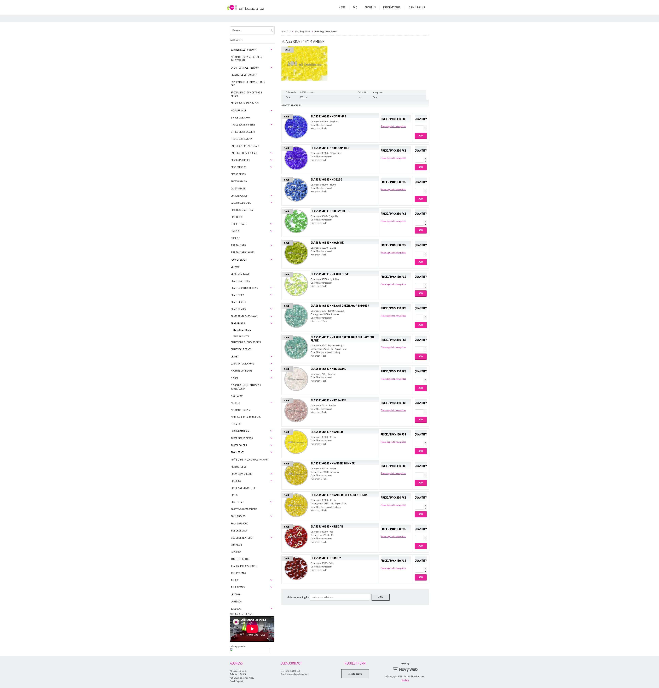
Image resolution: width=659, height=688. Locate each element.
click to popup (355, 673)
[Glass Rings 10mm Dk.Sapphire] (296, 157)
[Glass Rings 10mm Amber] (304, 63)
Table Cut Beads (240, 559)
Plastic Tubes (238, 466)
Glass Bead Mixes (240, 281)
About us (370, 7)
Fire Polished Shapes (242, 252)
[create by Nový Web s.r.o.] (405, 669)
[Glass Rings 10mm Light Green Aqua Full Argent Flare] (296, 347)
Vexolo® (236, 594)
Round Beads (238, 516)
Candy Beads (238, 188)
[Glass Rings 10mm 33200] (296, 189)
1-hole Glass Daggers (243, 124)
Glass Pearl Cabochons (244, 316)
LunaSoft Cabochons (242, 363)
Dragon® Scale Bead (242, 210)
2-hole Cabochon (240, 117)
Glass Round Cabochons (244, 288)
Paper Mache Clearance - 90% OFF (248, 83)
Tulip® (234, 580)
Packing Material (240, 431)
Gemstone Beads (240, 273)
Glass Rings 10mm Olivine (327, 242)
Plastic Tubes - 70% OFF (244, 74)
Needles (235, 402)
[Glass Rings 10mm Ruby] (296, 567)
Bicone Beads (238, 174)
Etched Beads (238, 224)
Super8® (236, 551)
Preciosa (236, 480)
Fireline (235, 238)
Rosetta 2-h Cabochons (244, 509)
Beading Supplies (240, 160)
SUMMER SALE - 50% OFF (243, 49)
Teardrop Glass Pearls (244, 566)
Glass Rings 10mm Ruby (326, 558)
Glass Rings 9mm (241, 335)
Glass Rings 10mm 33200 (326, 179)
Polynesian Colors (241, 473)
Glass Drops (237, 295)
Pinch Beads (237, 452)
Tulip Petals (238, 587)
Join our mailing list (298, 597)
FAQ (355, 7)
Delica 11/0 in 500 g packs (244, 103)
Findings (235, 231)
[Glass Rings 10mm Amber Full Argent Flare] (296, 504)
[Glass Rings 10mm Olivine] (296, 252)
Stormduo (236, 544)
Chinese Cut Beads (241, 349)
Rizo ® (234, 495)
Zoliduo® (236, 608)
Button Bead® (239, 181)
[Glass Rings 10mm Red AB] (296, 536)
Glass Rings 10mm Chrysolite (330, 211)
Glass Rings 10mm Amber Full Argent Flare (339, 495)
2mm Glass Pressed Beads (245, 146)
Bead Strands (238, 167)
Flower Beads (239, 259)
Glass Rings (238, 323)
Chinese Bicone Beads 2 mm (246, 342)
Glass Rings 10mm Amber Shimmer (333, 463)
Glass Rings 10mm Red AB (327, 526)
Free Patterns (391, 7)
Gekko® (235, 266)
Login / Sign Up (416, 7)
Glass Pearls (238, 309)
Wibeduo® (236, 601)
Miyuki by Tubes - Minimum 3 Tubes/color (246, 386)
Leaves (235, 356)
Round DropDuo (239, 523)
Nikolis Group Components (246, 416)
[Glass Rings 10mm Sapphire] (296, 126)
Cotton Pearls (239, 195)
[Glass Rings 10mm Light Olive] (296, 284)
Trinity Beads (238, 573)
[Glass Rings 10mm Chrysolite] (296, 220)
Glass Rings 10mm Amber (326, 31)
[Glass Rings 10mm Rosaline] (296, 378)
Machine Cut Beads (241, 370)
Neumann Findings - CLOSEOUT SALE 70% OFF (247, 58)
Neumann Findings (241, 409)
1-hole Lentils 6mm (241, 138)
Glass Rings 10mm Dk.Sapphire (330, 148)
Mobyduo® (237, 395)
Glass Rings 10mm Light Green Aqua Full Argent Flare (342, 338)
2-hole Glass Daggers (243, 131)
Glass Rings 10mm (242, 329)
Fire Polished (238, 245)
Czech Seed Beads (241, 202)
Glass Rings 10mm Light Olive (330, 274)
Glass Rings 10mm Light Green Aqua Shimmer (340, 305)
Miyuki (234, 377)
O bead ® (236, 424)
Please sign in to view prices (393, 126)
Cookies (405, 679)
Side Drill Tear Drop (242, 537)
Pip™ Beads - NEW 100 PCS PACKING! (249, 459)
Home (342, 7)
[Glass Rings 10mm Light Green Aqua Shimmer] (296, 315)
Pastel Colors (239, 445)
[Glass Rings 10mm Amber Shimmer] (296, 473)
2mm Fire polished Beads (244, 153)
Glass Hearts (238, 302)
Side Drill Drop (239, 530)
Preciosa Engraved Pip (243, 488)
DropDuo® (236, 217)
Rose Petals (237, 502)
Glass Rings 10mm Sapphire (328, 116)
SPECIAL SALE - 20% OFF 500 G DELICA (246, 94)
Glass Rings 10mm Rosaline (328, 368)
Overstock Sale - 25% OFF (245, 67)
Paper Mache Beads (242, 438)
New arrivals (238, 110)
